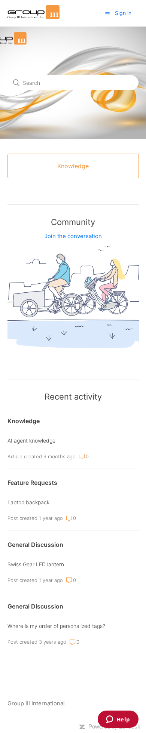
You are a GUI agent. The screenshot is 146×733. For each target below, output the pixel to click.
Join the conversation (73, 236)
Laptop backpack (28, 502)
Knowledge (23, 421)
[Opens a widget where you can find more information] (118, 720)
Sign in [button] (123, 13)
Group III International (36, 703)
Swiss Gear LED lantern (35, 564)
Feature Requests (32, 482)
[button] (107, 13)
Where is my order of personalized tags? (56, 626)
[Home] (33, 17)
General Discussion (35, 544)
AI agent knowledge (31, 440)
